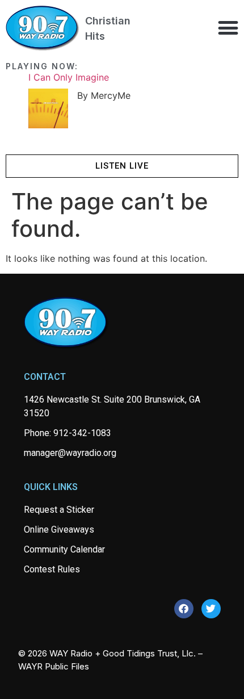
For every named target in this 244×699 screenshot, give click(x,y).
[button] (228, 27)
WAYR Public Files (53, 666)
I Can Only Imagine (68, 77)
